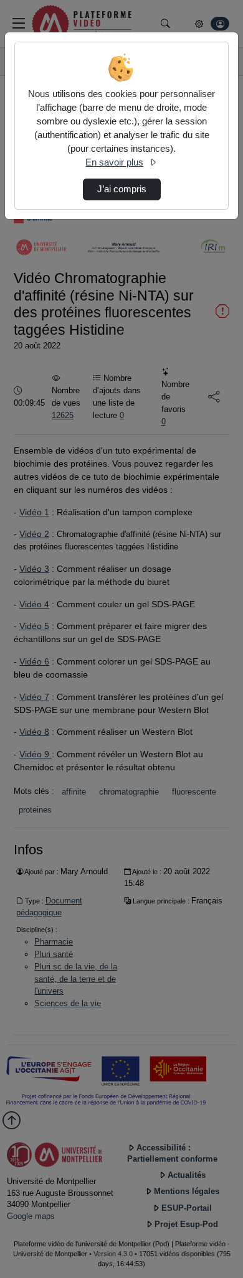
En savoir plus (114, 162)
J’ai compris (121, 189)
